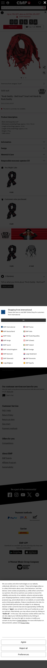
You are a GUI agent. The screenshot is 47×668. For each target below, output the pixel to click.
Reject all (23, 648)
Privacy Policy (24, 623)
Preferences (23, 654)
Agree (23, 642)
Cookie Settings (22, 620)
